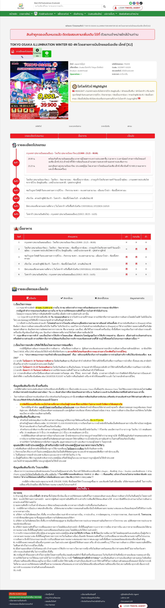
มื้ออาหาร (82, 135)
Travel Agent (129, 7)
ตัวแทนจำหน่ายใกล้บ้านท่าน (119, 34)
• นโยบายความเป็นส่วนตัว (18, 600)
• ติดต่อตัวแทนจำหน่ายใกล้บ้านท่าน (92, 601)
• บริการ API (124, 598)
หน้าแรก (68, 26)
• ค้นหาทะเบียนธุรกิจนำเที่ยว (90, 598)
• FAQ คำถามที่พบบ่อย (52, 598)
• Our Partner (50, 605)
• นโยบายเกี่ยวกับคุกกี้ (88, 594)
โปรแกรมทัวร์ (78, 26)
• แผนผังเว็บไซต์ (50, 601)
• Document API (126, 601)
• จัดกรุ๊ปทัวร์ (49, 594)
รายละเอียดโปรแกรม (34, 135)
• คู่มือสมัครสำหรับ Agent (129, 594)
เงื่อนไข (130, 135)
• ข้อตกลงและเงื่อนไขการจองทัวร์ (21, 604)
